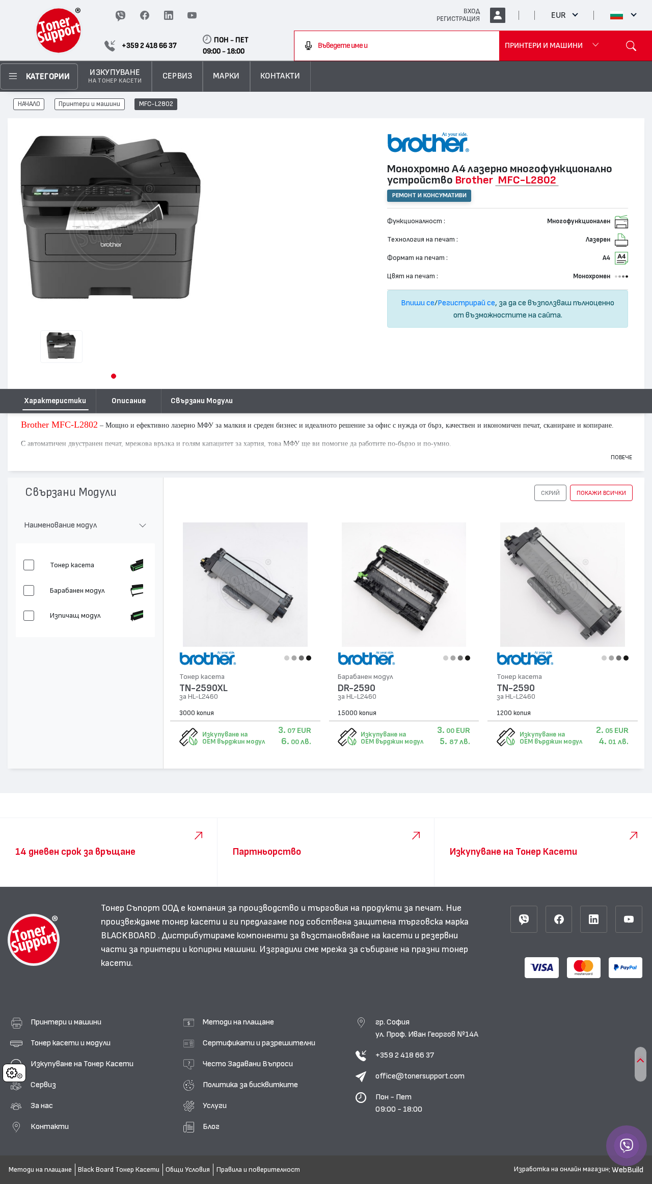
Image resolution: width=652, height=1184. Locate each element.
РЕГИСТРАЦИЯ (458, 18)
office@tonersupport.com (420, 1076)
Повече (621, 457)
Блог (211, 1126)
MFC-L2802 (156, 104)
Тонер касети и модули (71, 1043)
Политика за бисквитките (250, 1085)
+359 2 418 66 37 (404, 1055)
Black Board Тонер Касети (118, 1169)
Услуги (215, 1105)
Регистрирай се (466, 303)
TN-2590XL (203, 688)
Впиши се (417, 303)
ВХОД (472, 11)
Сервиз (43, 1085)
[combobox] (396, 46)
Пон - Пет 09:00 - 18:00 (398, 1103)
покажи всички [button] (601, 493)
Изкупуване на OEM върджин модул (233, 738)
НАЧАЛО (29, 104)
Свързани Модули (202, 401)
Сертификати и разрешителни (259, 1043)
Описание (129, 401)
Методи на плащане (238, 1022)
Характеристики (55, 401)
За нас (42, 1105)
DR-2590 (356, 688)
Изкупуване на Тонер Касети (82, 1064)
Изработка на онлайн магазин (561, 1169)
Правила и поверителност (258, 1169)
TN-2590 (516, 688)
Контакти (50, 1126)
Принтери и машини (89, 104)
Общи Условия (188, 1169)
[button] (113, 376)
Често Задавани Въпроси (248, 1064)
